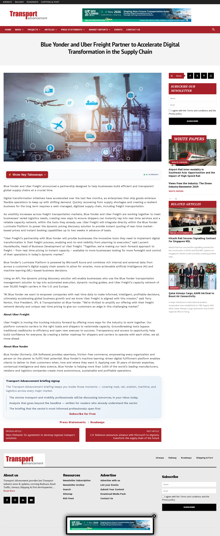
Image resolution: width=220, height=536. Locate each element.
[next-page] (175, 199)
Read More (9, 490)
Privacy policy (175, 113)
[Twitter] (197, 76)
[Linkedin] (23, 500)
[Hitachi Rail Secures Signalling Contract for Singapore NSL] (193, 221)
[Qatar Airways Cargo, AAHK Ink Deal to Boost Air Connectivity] (193, 276)
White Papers (179, 162)
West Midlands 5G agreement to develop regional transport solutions (40, 436)
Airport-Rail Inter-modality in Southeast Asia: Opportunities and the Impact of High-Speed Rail (192, 173)
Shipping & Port (50, 1)
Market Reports (98, 29)
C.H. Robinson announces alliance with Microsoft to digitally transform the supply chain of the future (124, 436)
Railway (19, 1)
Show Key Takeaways (28, 174)
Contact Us (133, 29)
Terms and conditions (197, 110)
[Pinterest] (204, 76)
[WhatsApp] (211, 76)
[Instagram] (15, 500)
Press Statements (71, 29)
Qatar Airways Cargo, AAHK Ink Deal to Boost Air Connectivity (191, 294)
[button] (213, 29)
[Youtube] (31, 500)
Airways (7, 1)
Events (118, 29)
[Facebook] (190, 76)
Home (8, 29)
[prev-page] (170, 199)
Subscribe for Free (82, 413)
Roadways (32, 1)
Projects (33, 29)
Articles (49, 29)
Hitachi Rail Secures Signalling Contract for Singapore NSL (192, 239)
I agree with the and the (192, 112)
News (18, 29)
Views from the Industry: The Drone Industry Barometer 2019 (190, 185)
